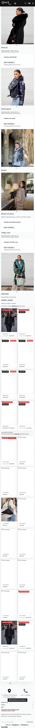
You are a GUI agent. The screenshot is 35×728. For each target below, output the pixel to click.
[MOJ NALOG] (33, 3)
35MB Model (22, 395)
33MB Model (22, 426)
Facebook (24, 725)
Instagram (15, 725)
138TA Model (22, 492)
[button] (3, 25)
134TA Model (22, 554)
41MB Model (5, 364)
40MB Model (22, 364)
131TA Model (5, 615)
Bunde (3, 170)
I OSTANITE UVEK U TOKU (10, 710)
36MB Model (5, 395)
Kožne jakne (6, 109)
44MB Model (5, 334)
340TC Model (5, 462)
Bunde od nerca (7, 214)
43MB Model (22, 334)
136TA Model (22, 523)
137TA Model (5, 523)
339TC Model (22, 615)
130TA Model (5, 677)
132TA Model (22, 584)
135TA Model (5, 554)
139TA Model (5, 492)
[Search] (25, 3)
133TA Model (5, 584)
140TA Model (22, 462)
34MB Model (5, 426)
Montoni (4, 47)
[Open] (15, 3)
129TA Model (22, 677)
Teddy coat (5, 232)
